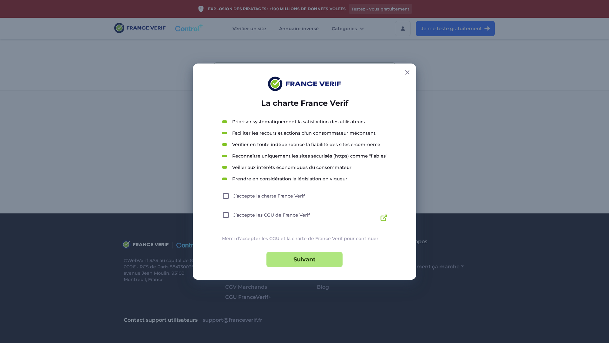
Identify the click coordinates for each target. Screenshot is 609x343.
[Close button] (407, 72)
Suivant (304, 259)
